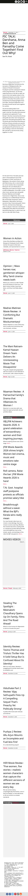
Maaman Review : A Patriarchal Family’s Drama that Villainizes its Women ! (13, 398)
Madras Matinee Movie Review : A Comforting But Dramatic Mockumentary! (12, 314)
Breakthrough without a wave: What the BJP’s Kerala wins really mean (12, 511)
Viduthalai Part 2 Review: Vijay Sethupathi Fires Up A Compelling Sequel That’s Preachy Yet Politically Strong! (13, 698)
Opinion (17, 250)
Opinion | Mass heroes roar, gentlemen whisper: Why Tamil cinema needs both (14, 272)
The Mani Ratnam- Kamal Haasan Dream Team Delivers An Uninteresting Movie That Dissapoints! (13, 356)
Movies (5, 32)
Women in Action (12, 238)
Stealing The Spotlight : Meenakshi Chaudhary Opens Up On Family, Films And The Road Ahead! (13, 613)
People (10, 588)
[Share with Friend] (18, 894)
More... (9, 443)
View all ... (22, 542)
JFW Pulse (6, 250)
